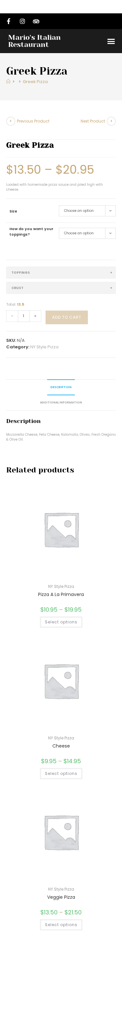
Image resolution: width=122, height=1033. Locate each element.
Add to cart (66, 317)
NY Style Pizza (44, 347)
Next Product (93, 121)
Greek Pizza (35, 82)
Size (13, 211)
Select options (61, 622)
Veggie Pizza (61, 897)
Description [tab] (61, 387)
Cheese (61, 746)
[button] (111, 41)
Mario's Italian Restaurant (34, 41)
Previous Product (33, 121)
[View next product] (111, 121)
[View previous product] (10, 121)
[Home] (8, 82)
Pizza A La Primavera (61, 594)
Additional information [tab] (61, 402)
